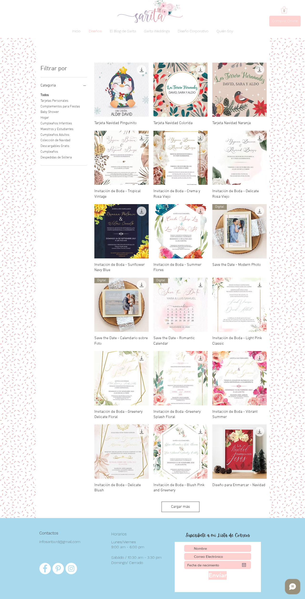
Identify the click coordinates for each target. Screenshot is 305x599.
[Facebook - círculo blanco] (45, 568)
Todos (45, 95)
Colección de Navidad (55, 140)
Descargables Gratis (55, 146)
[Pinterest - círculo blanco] (58, 568)
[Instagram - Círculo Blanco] (71, 568)
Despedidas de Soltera (56, 158)
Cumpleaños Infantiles (56, 123)
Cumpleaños (49, 152)
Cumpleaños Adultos (55, 135)
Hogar (45, 118)
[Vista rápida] (121, 90)
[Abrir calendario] (244, 565)
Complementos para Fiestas (60, 107)
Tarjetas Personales (54, 101)
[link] (284, 10)
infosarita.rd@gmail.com (59, 541)
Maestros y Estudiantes (57, 129)
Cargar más (180, 506)
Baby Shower (50, 112)
